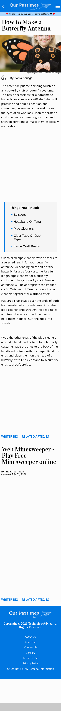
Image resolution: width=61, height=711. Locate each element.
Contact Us (30, 647)
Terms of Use (30, 658)
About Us (30, 636)
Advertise (30, 642)
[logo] (30, 6)
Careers (30, 652)
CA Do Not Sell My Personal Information (30, 669)
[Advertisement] (30, 168)
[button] (3, 6)
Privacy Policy (30, 663)
